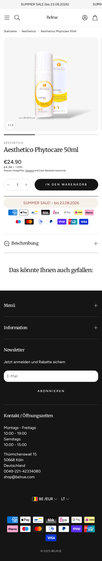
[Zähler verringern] (8, 185)
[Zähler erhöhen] (26, 185)
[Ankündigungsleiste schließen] (97, 3)
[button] (7, 17)
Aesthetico (29, 31)
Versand (29, 170)
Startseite (10, 31)
